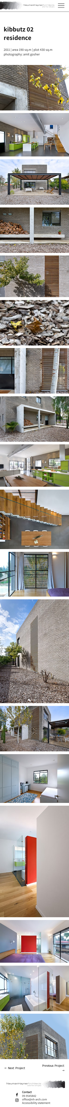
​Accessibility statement (36, 1103)
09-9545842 (29, 1096)
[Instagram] (17, 1100)
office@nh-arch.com (34, 1099)
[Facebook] (17, 1094)
